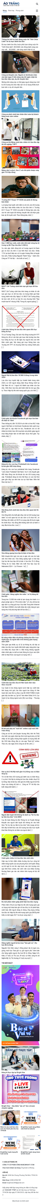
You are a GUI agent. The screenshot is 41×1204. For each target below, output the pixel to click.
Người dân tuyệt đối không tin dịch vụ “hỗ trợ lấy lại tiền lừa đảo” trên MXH (20, 816)
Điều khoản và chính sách (20, 1201)
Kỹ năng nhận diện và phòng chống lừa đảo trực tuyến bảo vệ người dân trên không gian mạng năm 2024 (20, 640)
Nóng (5, 10)
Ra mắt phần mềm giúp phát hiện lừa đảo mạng (20, 902)
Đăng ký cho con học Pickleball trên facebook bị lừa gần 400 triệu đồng (20, 465)
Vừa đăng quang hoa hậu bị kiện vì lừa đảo (18, 553)
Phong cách (20, 10)
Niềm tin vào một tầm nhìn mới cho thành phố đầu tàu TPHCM (9, 1128)
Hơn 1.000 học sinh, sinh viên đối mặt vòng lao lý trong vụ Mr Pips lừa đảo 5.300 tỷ (20, 244)
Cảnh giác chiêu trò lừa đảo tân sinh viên (18, 858)
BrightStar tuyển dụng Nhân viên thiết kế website (30, 1128)
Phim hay (11, 10)
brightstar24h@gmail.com (15, 1183)
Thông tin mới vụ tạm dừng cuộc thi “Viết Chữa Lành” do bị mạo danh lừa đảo (20, 40)
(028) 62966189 (15, 1180)
